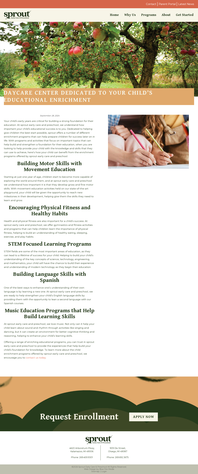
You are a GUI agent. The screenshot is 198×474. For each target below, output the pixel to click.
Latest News (186, 4)
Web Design (90, 469)
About (166, 15)
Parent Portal (167, 4)
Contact (151, 4)
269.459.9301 (86, 457)
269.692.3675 (122, 457)
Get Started (184, 15)
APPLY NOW (143, 417)
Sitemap (95, 471)
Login (104, 471)
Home (114, 15)
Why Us (130, 15)
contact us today (36, 357)
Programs (148, 15)
